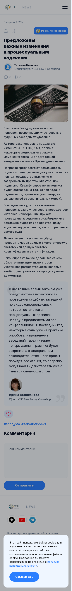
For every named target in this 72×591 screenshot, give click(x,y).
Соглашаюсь (24, 576)
